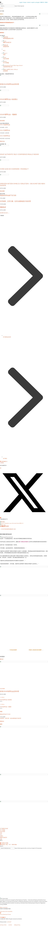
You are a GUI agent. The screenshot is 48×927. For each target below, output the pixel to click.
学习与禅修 (6, 62)
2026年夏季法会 (2, 697)
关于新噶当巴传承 (7, 337)
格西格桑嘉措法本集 (8, 38)
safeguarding (17, 924)
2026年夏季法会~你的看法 (8, 99)
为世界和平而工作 (7, 66)
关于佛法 (5, 458)
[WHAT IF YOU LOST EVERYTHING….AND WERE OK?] (24, 801)
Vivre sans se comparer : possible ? (14, 169)
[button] (1, 8)
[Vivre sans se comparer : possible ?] (4, 160)
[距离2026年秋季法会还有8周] (4, 75)
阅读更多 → (2, 32)
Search (1, 3)
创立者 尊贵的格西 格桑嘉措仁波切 (8, 529)
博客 (1, 711)
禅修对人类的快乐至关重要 (35, 650)
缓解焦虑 (3, 207)
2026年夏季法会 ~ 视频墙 (8, 114)
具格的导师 (6, 46)
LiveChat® (9, 921)
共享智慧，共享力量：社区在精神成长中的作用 (15, 201)
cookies (10, 924)
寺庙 (4, 54)
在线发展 (5, 71)
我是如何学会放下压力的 (8, 195)
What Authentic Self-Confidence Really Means (19, 154)
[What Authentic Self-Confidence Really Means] (4, 145)
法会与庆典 (6, 58)
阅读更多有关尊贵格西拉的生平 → (7, 22)
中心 (4, 50)
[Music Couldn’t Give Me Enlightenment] (24, 774)
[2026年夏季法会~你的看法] (4, 90)
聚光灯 (2, 659)
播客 (1, 724)
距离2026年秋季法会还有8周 (9, 84)
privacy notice (3, 924)
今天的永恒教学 (13, 650)
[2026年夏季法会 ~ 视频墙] (4, 105)
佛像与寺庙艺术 (7, 42)
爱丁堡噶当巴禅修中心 (24, 541)
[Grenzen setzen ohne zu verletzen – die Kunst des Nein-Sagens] (4, 174)
